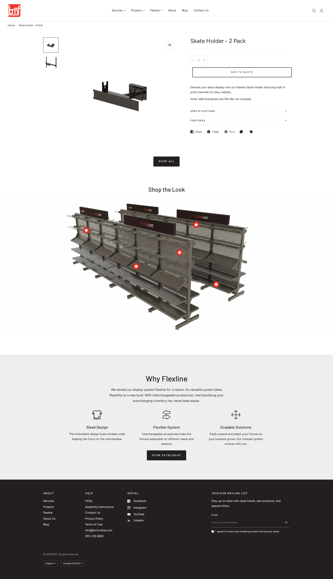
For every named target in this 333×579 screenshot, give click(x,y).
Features (197, 120)
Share (198, 131)
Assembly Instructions (99, 507)
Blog (185, 10)
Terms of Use (93, 524)
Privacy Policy (94, 518)
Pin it (232, 131)
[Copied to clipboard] (252, 132)
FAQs (88, 501)
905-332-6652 (94, 536)
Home (11, 25)
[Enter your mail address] (286, 522)
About (172, 10)
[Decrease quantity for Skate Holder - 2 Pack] (193, 60)
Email (214, 514)
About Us (49, 518)
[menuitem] (118, 10)
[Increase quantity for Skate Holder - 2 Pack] (204, 60)
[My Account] (321, 10)
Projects (136, 10)
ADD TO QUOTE (242, 72)
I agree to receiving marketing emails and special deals (247, 531)
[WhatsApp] (242, 131)
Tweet (215, 131)
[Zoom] (170, 45)
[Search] (314, 10)
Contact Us (201, 10)
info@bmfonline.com (98, 530)
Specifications (202, 111)
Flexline (155, 10)
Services (117, 10)
